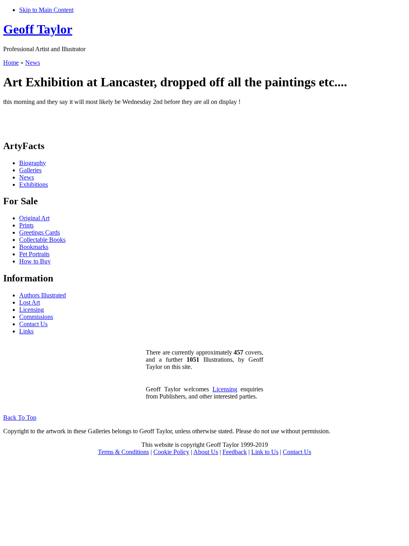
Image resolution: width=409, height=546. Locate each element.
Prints (26, 225)
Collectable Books (42, 239)
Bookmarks (33, 246)
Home (11, 62)
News (32, 62)
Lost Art (29, 302)
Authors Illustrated (42, 295)
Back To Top (19, 417)
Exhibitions (33, 184)
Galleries (30, 170)
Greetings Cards (39, 232)
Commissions (36, 316)
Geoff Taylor (37, 29)
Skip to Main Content (46, 9)
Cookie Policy (171, 451)
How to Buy (35, 261)
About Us (205, 451)
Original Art (34, 218)
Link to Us (264, 451)
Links (26, 331)
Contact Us (33, 324)
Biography (32, 162)
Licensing (31, 309)
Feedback (234, 451)
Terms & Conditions (123, 451)
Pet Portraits (34, 254)
